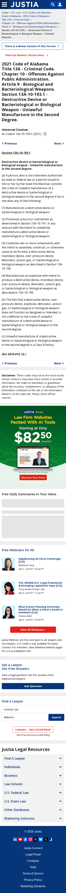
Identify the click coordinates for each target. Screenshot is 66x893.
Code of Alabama (11, 16)
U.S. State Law (15, 801)
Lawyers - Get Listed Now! (33, 729)
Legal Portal (33, 854)
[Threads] (35, 839)
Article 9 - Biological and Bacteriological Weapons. (29, 26)
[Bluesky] (41, 839)
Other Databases (17, 810)
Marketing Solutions (19, 818)
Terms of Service (33, 873)
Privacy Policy (33, 879)
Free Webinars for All (18, 550)
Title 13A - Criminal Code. (16, 19)
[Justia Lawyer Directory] (51, 839)
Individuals (12, 767)
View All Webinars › (33, 629)
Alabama (16, 379)
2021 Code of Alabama (36, 16)
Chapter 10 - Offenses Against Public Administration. (31, 23)
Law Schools (13, 784)
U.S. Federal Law (16, 792)
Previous (11, 143)
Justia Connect (33, 848)
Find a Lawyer (12, 701)
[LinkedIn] (15, 839)
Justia (5, 12)
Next (57, 143)
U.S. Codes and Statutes (36, 12)
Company (33, 860)
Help (33, 867)
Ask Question (33, 686)
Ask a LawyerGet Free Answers (15, 667)
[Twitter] (46, 839)
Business (10, 775)
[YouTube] (20, 839)
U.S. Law (16, 12)
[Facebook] (25, 839)
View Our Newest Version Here (25, 55)
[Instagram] (30, 839)
